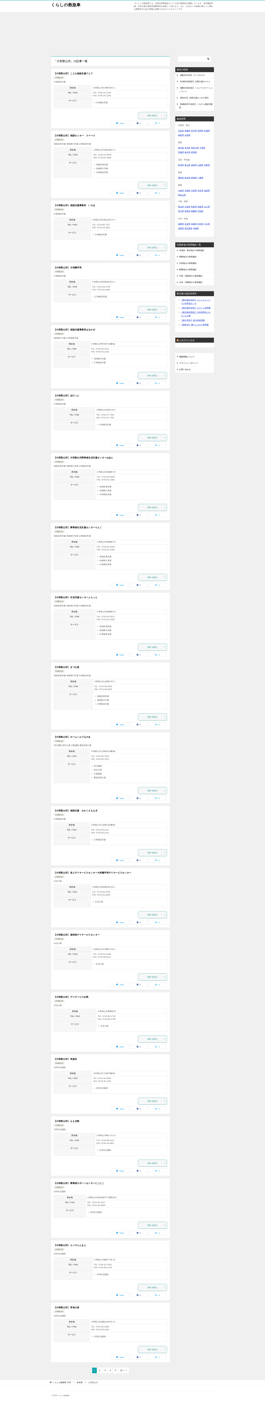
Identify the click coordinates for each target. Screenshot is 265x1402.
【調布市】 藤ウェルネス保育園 (195, 325)
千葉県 (202, 148)
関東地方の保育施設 (188, 257)
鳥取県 (194, 207)
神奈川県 (195, 148)
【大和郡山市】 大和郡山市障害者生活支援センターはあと (83, 457)
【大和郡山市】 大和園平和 (68, 267)
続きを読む (152, 115)
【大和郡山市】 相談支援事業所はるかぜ (74, 329)
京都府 (187, 191)
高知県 (200, 211)
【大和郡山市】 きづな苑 (66, 667)
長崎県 (194, 224)
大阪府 (181, 191)
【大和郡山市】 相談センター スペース (74, 135)
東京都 (181, 148)
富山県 (187, 165)
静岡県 (194, 178)
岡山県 (181, 207)
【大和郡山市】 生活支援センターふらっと (75, 597)
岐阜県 (187, 178)
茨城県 (181, 152)
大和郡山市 (59, 78)
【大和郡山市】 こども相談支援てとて (73, 73)
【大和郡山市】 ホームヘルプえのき (72, 737)
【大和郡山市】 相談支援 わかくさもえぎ (75, 810)
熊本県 (200, 224)
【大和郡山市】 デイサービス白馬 (71, 997)
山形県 (187, 135)
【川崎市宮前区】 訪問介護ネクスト (195, 81)
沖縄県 (196, 228)
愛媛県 (194, 211)
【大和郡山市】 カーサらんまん (70, 1245)
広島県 (187, 207)
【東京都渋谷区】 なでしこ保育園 (195, 308)
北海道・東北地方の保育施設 (191, 250)
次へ (122, 1370)
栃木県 (187, 152)
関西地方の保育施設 (188, 269)
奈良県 (200, 191)
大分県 (207, 224)
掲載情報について (187, 357)
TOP (62, 1382)
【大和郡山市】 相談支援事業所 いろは (74, 205)
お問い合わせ (185, 369)
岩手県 (194, 131)
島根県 (200, 207)
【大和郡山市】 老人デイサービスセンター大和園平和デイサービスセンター (92, 872)
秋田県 (200, 131)
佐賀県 (187, 224)
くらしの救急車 (66, 4)
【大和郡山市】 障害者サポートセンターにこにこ (79, 1183)
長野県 (207, 165)
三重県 (200, 178)
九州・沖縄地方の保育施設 (190, 282)
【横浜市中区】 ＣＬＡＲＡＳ (192, 75)
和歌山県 (182, 195)
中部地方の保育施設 (188, 263)
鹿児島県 (188, 228)
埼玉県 (187, 148)
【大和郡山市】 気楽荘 (65, 1059)
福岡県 (181, 224)
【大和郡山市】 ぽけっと (66, 395)
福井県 (194, 165)
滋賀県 (207, 191)
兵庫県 (194, 191)
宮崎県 (181, 228)
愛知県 (181, 178)
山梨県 (200, 165)
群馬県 (194, 152)
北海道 (181, 131)
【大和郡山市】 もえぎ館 (66, 1121)
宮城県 (207, 131)
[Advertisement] (132, 32)
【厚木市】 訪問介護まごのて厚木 (194, 98)
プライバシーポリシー (188, 363)
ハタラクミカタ (187, 340)
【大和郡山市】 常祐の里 (66, 1307)
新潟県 (181, 165)
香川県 (181, 211)
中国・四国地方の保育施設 (190, 276)
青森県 (187, 131)
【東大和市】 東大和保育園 (193, 320)
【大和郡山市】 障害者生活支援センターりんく (78, 527)
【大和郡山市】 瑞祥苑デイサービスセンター (77, 935)
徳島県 (187, 211)
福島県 (181, 135)
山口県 (207, 207)
